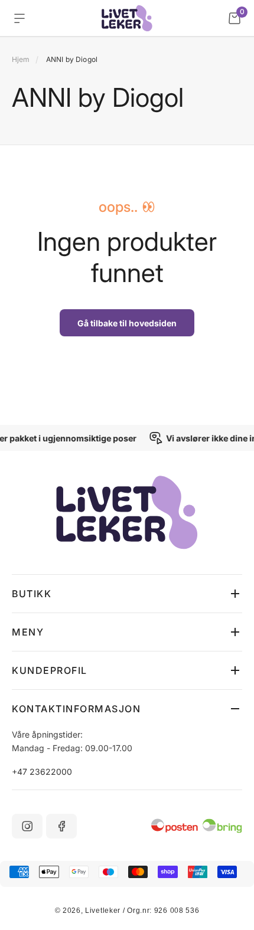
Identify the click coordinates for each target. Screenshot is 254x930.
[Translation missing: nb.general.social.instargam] (27, 826)
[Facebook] (61, 826)
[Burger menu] (19, 18)
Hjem (21, 59)
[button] (127, 594)
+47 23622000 (42, 772)
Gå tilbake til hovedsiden (127, 323)
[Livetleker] (127, 18)
